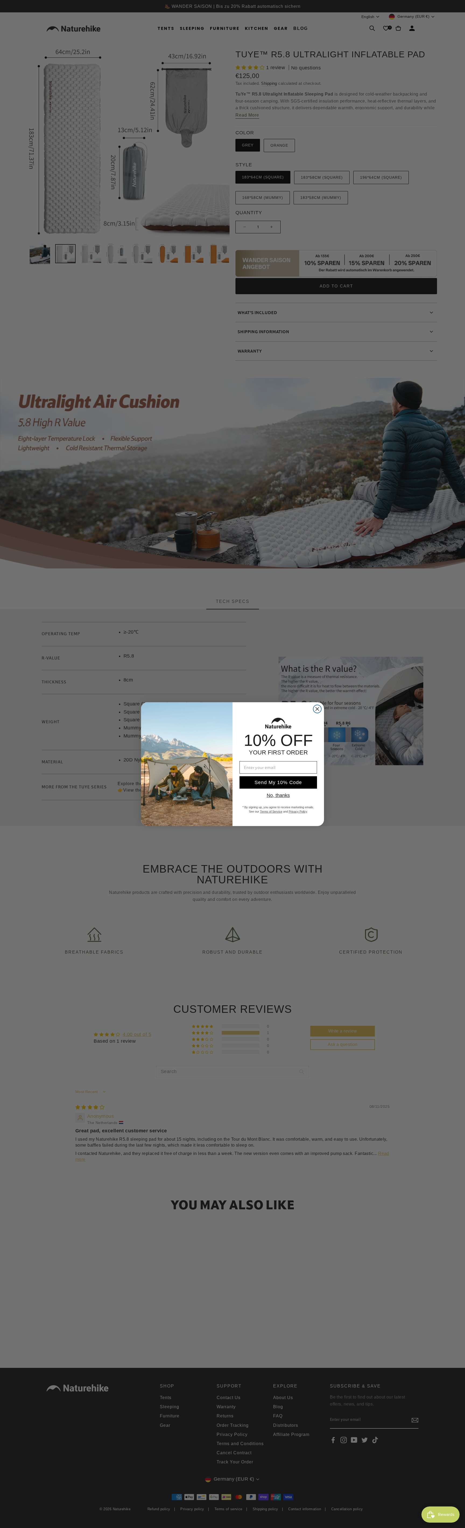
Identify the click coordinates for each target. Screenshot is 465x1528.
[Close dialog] (317, 709)
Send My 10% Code (278, 782)
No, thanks (278, 795)
